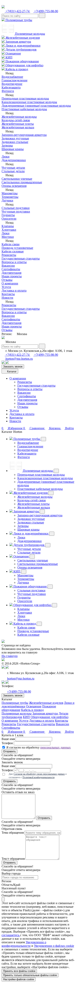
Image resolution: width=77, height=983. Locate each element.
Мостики (8, 236)
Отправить (9, 751)
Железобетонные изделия (22, 37)
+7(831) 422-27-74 (17, 11)
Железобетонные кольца (18, 127)
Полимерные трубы (18, 20)
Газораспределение (14, 80)
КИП (8, 57)
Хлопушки (9, 229)
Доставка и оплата (14, 290)
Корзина (54, 731)
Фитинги (8, 91)
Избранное (12, 731)
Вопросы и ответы (14, 262)
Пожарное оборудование (22, 61)
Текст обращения (13, 858)
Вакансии (8, 265)
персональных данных (55, 747)
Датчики (7, 200)
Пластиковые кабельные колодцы (24, 109)
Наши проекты (12, 276)
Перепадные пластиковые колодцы (25, 98)
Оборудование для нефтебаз (24, 65)
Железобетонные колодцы (19, 116)
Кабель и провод (16, 69)
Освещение (13, 53)
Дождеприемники (14, 160)
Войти (69, 731)
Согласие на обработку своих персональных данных (39, 774)
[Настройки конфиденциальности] (3, 899)
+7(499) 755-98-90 (45, 11)
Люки (5, 156)
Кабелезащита (11, 87)
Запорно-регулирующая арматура (24, 135)
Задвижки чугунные (15, 138)
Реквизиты (9, 255)
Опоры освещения (14, 185)
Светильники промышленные (22, 182)
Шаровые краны (13, 149)
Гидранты (8, 215)
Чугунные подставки (16, 211)
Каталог (11, 371)
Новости (7, 297)
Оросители (9, 218)
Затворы (7, 145)
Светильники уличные (17, 178)
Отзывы (7, 280)
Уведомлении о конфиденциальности (24, 944)
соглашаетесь (11, 935)
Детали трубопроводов (21, 49)
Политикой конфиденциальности (38, 777)
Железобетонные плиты (18, 123)
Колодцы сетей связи (16, 120)
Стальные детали (13, 171)
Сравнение (34, 731)
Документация (11, 272)
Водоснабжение (12, 76)
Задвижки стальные (15, 142)
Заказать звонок (13, 366)
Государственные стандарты (21, 258)
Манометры (10, 193)
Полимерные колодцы (29, 33)
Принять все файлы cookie (19, 971)
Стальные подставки (16, 208)
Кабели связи (11, 244)
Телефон (7, 743)
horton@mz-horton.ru (19, 358)
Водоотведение (12, 84)
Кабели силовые (13, 251)
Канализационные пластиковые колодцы (29, 102)
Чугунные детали (13, 167)
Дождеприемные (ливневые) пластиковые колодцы (36, 105)
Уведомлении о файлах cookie (54, 945)
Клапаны (8, 226)
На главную (10, 656)
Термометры (10, 197)
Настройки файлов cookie (18, 979)
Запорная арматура (18, 41)
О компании (10, 283)
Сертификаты (11, 269)
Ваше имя (8, 739)
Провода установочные (17, 248)
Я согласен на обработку (38, 747)
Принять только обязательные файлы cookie (30, 975)
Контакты (8, 294)
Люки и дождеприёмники (22, 45)
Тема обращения (13, 832)
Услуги (6, 287)
